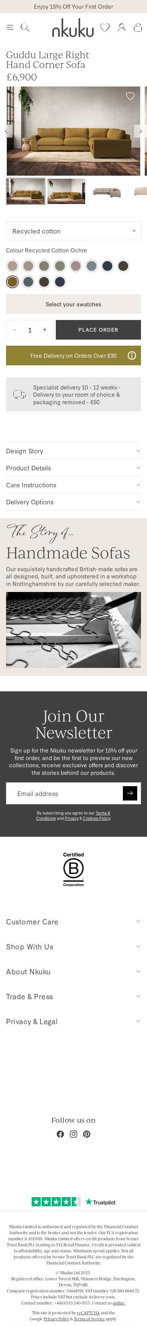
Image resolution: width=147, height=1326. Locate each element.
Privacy (71, 818)
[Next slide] (140, 131)
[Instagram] (73, 1134)
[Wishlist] (104, 27)
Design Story (24, 450)
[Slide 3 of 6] (107, 191)
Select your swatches (73, 304)
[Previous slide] (6, 131)
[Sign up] (130, 793)
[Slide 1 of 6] (25, 191)
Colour (46, 250)
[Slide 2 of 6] (66, 191)
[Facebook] (60, 1134)
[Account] (121, 27)
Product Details (28, 467)
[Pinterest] (86, 1134)
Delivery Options (30, 501)
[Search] (25, 27)
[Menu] (10, 27)
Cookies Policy (96, 818)
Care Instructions (31, 484)
